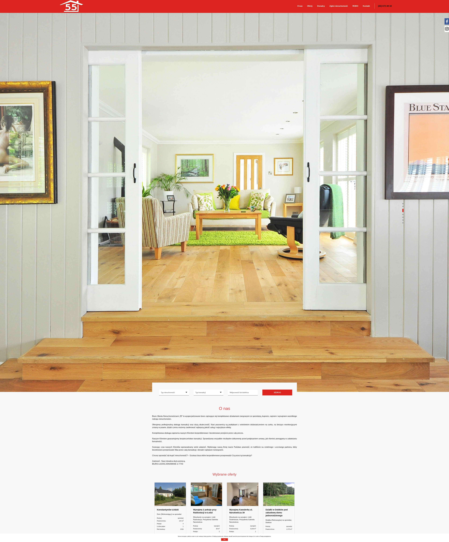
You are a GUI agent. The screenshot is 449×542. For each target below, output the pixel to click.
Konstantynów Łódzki (168, 510)
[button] (403, 203)
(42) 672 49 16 (385, 6)
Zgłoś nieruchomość (339, 6)
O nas (299, 6)
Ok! (224, 539)
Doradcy (321, 6)
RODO (355, 6)
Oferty (310, 6)
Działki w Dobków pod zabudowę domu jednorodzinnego (277, 513)
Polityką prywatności (218, 536)
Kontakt (366, 6)
